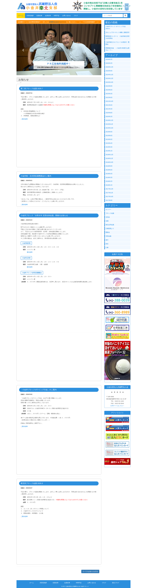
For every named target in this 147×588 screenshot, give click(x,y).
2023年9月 (109, 86)
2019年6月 (109, 135)
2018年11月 (109, 158)
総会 (107, 244)
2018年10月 (109, 162)
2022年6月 (109, 97)
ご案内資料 (24, 119)
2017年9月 (109, 200)
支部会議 (108, 236)
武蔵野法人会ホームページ (40, 22)
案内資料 (29, 252)
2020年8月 (109, 112)
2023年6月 (109, 90)
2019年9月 (109, 132)
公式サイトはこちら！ (117, 405)
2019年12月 (109, 120)
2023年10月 (109, 82)
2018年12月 (109, 154)
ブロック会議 (110, 213)
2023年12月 (109, 78)
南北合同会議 (110, 224)
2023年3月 (109, 93)
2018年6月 (109, 170)
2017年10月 (109, 196)
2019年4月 (109, 143)
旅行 (107, 240)
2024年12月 (109, 74)
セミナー (108, 209)
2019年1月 (109, 151)
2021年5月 (109, 105)
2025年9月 (109, 71)
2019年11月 (109, 124)
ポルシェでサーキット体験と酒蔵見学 (117, 32)
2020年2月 (109, 116)
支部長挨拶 (30, 15)
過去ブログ (115, 582)
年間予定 (56, 15)
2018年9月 (109, 166)
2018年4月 (109, 173)
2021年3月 (109, 109)
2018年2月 (109, 181)
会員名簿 (48, 15)
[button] (22, 49)
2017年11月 (109, 192)
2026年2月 (109, 63)
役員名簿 (39, 15)
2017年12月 (109, 189)
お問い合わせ (66, 15)
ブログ (76, 15)
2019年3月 (109, 147)
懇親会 (108, 232)
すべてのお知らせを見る (90, 571)
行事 (107, 247)
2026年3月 (109, 59)
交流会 (108, 217)
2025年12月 (109, 67)
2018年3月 (109, 177)
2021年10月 (109, 101)
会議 (107, 221)
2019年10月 (109, 128)
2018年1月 (109, 185)
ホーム (21, 16)
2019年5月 (109, 139)
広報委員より (110, 228)
